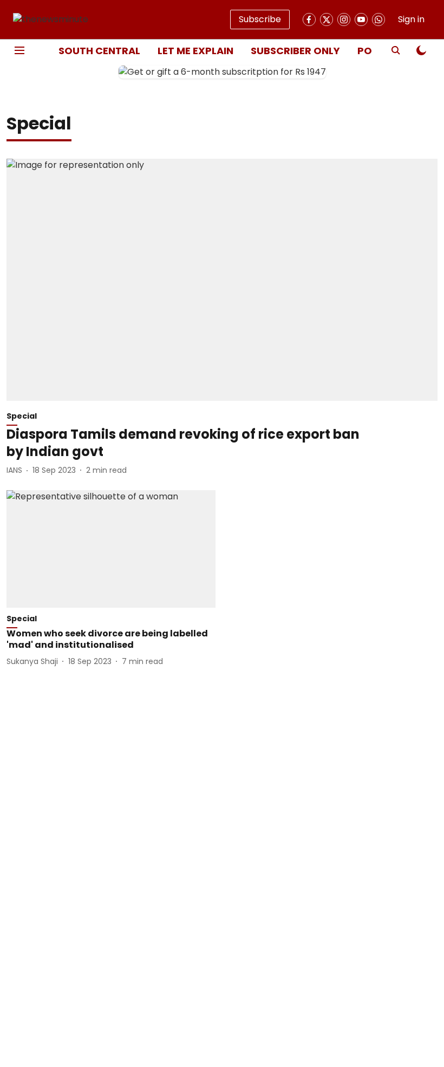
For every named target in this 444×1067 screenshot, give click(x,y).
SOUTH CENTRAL (99, 50)
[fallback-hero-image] (222, 280)
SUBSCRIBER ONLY (295, 50)
